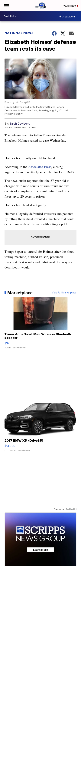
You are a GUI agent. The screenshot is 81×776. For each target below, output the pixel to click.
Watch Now (70, 6)
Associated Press (39, 166)
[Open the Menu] (6, 5)
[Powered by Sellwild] (71, 509)
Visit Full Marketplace (64, 292)
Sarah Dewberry (19, 123)
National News (19, 33)
